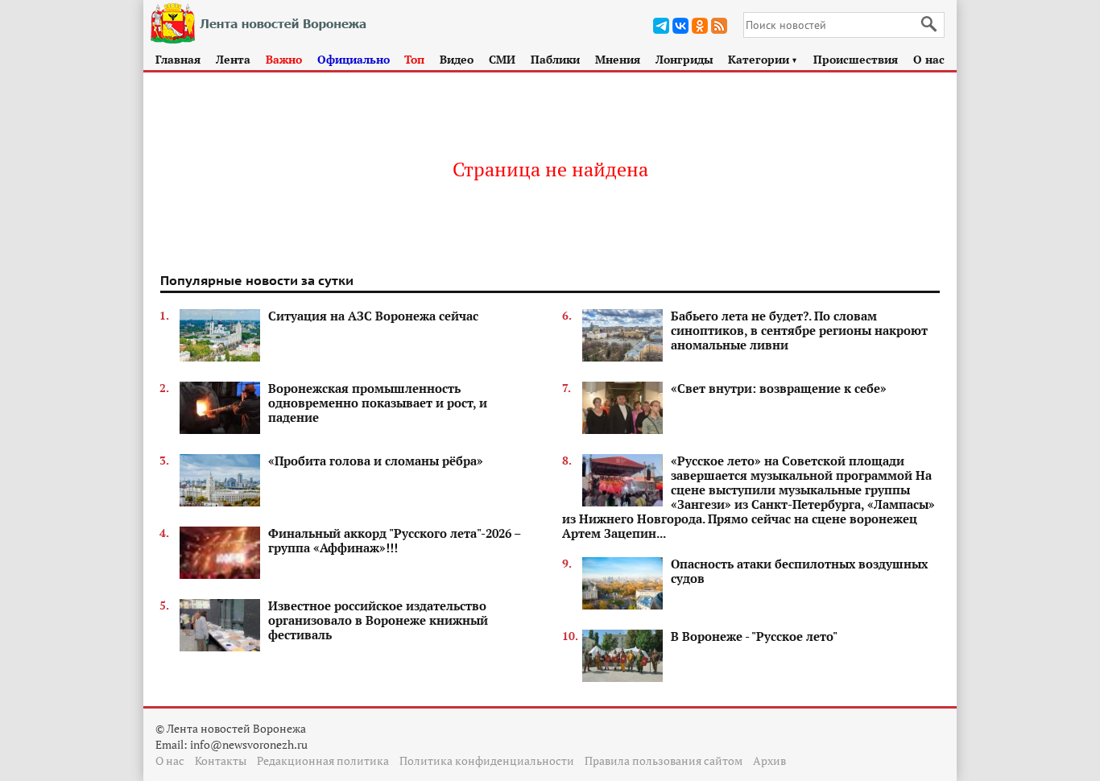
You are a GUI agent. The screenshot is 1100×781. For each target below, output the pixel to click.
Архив (769, 760)
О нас (929, 59)
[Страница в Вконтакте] (680, 26)
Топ (414, 59)
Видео (456, 59)
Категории (763, 59)
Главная (178, 59)
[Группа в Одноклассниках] (700, 26)
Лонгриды (684, 59)
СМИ (502, 59)
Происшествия (855, 59)
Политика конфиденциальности (486, 760)
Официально (353, 59)
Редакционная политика (323, 760)
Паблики (555, 59)
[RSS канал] (719, 26)
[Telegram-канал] (661, 26)
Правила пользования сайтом (663, 760)
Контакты (220, 760)
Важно (284, 59)
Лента (233, 59)
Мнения (617, 59)
